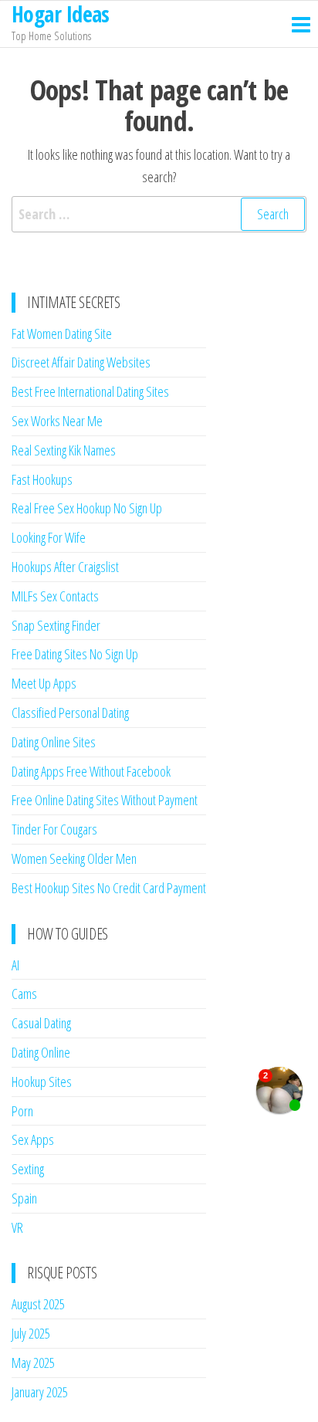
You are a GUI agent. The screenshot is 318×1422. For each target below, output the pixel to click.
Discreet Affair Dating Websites (81, 362)
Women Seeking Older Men (74, 858)
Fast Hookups (42, 479)
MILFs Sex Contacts (55, 596)
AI (15, 965)
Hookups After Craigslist (65, 566)
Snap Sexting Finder (56, 625)
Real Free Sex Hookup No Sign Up (87, 508)
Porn (22, 1111)
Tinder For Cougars (54, 829)
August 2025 (38, 1304)
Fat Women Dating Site (62, 333)
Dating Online (41, 1052)
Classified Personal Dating (70, 712)
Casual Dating (41, 1023)
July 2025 (31, 1333)
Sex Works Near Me (57, 420)
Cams (24, 993)
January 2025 (40, 1392)
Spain (24, 1198)
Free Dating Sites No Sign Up (75, 654)
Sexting (28, 1169)
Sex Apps (33, 1139)
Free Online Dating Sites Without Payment (105, 800)
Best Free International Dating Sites (90, 391)
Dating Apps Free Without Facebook (91, 771)
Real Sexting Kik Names (64, 450)
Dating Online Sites (54, 742)
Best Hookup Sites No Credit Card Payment (109, 888)
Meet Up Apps (44, 683)
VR (17, 1227)
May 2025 (33, 1362)
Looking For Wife (49, 537)
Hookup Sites (42, 1081)
